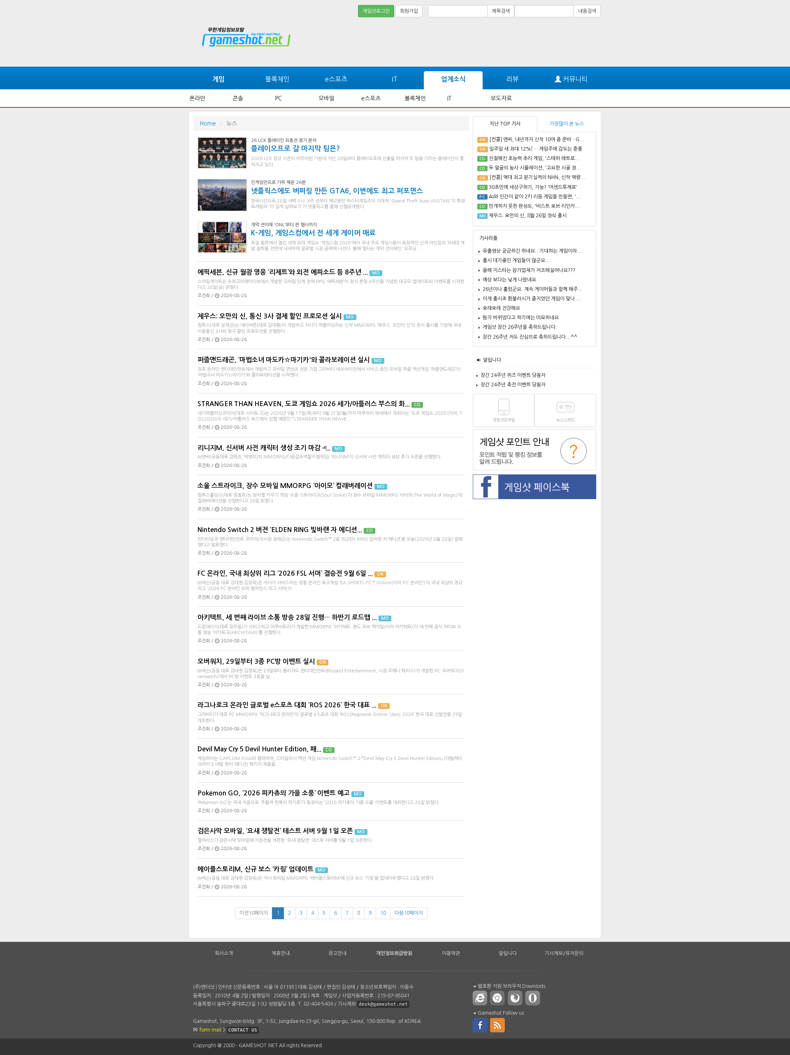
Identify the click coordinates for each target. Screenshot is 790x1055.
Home (208, 123)
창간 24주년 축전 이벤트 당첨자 (513, 384)
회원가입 (409, 11)
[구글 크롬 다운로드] (499, 998)
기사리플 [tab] (488, 238)
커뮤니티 (574, 79)
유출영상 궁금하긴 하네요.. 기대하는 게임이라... (532, 251)
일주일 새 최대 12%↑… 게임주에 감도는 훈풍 (535, 148)
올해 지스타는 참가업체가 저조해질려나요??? (529, 270)
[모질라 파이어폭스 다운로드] (516, 998)
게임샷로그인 (376, 11)
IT (394, 79)
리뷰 (512, 79)
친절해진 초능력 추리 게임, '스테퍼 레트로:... (535, 158)
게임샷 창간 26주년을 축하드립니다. (520, 327)
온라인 (197, 98)
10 (383, 913)
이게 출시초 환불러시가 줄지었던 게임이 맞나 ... (532, 298)
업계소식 (453, 79)
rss (498, 1024)
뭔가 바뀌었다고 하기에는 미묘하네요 (521, 317)
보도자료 (501, 98)
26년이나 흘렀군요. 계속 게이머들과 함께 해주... (533, 289)
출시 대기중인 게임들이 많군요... (516, 260)
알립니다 (492, 360)
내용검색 (587, 11)
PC (278, 98)
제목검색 (501, 11)
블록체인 (277, 79)
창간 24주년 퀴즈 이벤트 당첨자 (513, 375)
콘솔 (237, 98)
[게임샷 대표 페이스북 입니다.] (480, 1024)
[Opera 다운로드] (534, 998)
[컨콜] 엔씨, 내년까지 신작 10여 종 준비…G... (536, 139)
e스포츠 (336, 79)
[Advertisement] (570, 42)
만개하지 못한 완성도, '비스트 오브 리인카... (534, 206)
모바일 (326, 98)
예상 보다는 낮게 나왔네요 (509, 279)
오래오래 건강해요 (501, 308)
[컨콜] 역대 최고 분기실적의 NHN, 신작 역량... (537, 177)
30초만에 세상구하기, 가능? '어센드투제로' (533, 187)
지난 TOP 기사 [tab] (505, 123)
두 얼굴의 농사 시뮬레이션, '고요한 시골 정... (535, 167)
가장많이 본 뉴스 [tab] (567, 123)
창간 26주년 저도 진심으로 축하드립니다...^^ (530, 337)
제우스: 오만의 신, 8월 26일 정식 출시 (528, 215)
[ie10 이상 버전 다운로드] (480, 998)
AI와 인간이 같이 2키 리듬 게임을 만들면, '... (535, 196)
